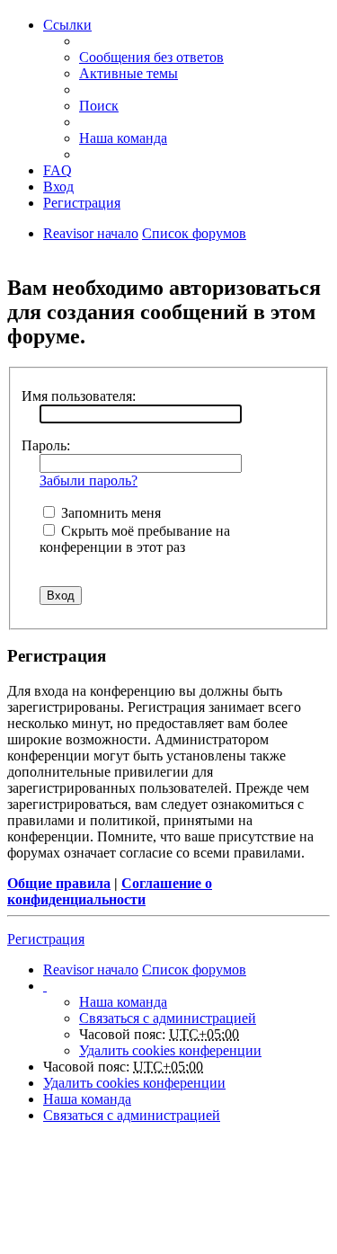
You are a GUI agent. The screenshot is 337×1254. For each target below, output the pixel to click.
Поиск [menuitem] (99, 105)
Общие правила (59, 883)
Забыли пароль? (88, 480)
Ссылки (67, 24)
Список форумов (194, 233)
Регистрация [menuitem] (81, 202)
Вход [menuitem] (58, 186)
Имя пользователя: (79, 396)
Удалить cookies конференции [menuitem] (170, 1050)
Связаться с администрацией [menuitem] (167, 1018)
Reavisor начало (90, 233)
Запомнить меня (109, 512)
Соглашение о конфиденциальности (109, 891)
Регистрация (45, 939)
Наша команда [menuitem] (123, 138)
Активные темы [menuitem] (128, 73)
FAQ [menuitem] (57, 170)
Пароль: (46, 445)
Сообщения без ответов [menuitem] (151, 57)
